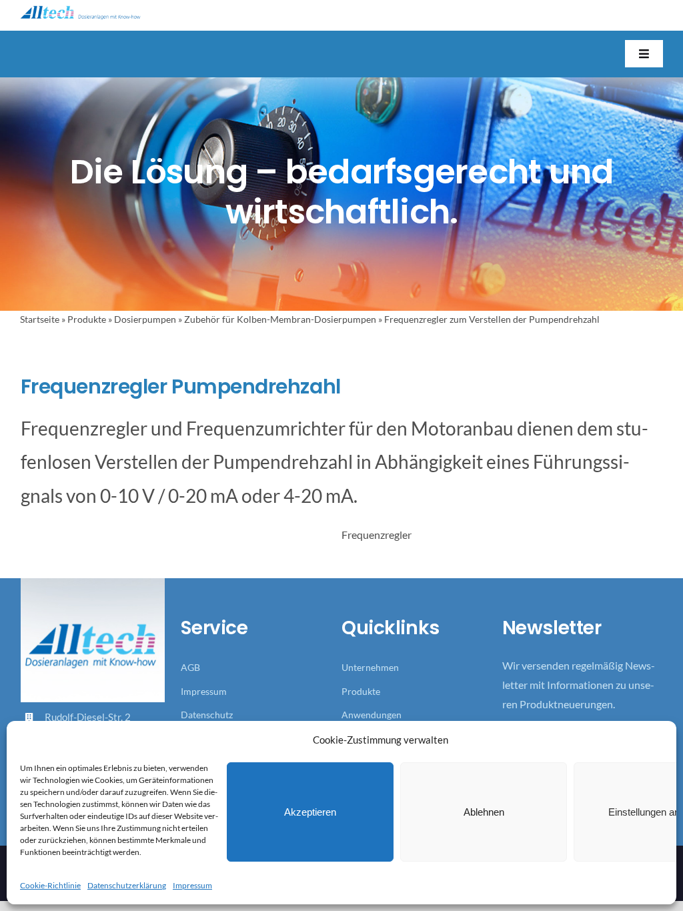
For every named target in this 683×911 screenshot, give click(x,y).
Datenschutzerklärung (126, 885)
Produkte (86, 319)
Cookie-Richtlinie (50, 885)
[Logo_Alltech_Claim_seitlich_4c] (80, 10)
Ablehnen (484, 812)
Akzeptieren (310, 812)
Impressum (192, 885)
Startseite (39, 319)
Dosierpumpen (145, 319)
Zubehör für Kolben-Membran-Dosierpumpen (280, 319)
